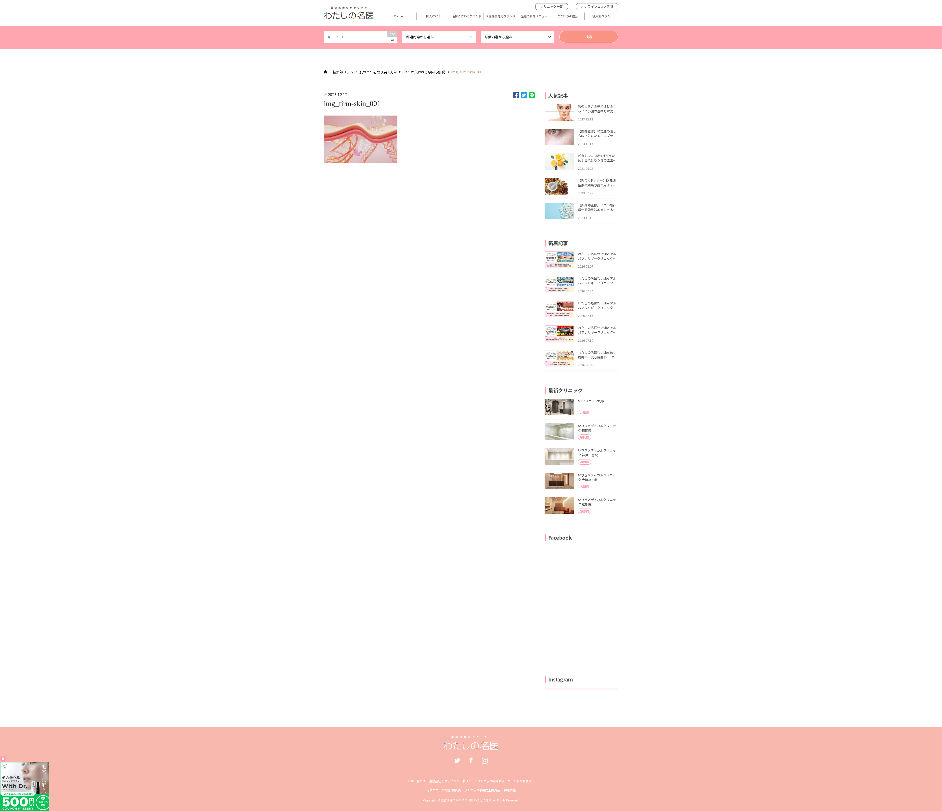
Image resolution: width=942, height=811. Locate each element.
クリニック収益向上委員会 (482, 790)
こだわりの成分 (567, 16)
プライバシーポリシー (459, 781)
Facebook (471, 760)
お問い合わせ (416, 781)
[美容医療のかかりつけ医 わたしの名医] (471, 747)
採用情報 (510, 790)
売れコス (432, 790)
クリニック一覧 (551, 6)
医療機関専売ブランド (500, 16)
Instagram (485, 760)
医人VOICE (433, 16)
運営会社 (435, 781)
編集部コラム (601, 16)
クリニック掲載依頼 (491, 781)
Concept (400, 16)
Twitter (457, 760)
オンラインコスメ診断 (597, 6)
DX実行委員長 (451, 790)
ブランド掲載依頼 (519, 781)
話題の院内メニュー (534, 16)
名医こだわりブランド (467, 16)
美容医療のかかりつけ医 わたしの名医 (466, 800)
